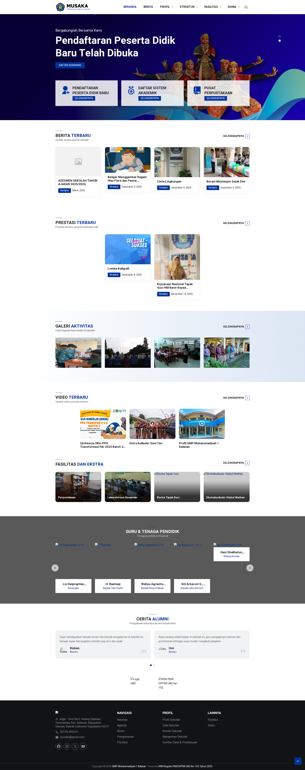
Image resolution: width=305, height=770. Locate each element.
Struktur (187, 7)
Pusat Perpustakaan (218, 90)
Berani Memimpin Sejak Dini (226, 181)
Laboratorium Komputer (122, 497)
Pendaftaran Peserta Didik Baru (91, 90)
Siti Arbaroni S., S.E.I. (183, 584)
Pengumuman (125, 737)
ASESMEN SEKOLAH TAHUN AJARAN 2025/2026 (77, 182)
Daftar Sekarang (70, 65)
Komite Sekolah (172, 731)
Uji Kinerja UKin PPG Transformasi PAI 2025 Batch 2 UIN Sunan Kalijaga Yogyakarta (101, 445)
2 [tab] (280, 41)
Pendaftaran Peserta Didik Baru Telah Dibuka (115, 47)
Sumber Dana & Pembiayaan (180, 742)
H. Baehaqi (104, 584)
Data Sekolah (171, 725)
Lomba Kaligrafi (118, 268)
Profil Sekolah (171, 720)
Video (211, 725)
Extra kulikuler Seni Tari (146, 443)
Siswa (232, 7)
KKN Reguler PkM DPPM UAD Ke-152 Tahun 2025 (186, 766)
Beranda (130, 7)
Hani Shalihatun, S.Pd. (223, 552)
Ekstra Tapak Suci (168, 497)
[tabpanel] (152, 67)
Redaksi (64, 190)
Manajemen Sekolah (175, 737)
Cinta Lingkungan (169, 181)
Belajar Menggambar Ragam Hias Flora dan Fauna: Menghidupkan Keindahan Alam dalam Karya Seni (127, 179)
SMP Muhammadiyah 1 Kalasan (129, 766)
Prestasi (122, 742)
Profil (165, 7)
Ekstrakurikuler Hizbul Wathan (225, 497)
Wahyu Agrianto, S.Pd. (143, 584)
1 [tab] (280, 36)
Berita (148, 7)
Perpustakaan (67, 497)
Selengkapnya (84, 98)
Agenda (122, 725)
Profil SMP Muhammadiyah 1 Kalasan (199, 445)
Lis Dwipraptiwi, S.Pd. (64, 584)
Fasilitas (211, 7)
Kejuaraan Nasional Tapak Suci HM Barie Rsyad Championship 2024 (175, 286)
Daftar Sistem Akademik (152, 90)
